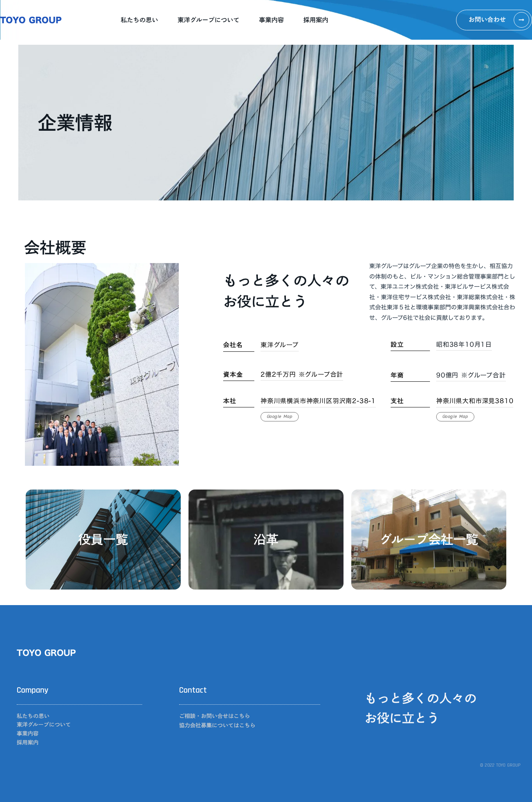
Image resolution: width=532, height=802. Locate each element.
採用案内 (315, 20)
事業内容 (271, 20)
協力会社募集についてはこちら (217, 725)
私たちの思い (139, 20)
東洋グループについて (209, 20)
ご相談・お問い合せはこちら (214, 716)
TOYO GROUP (31, 19)
